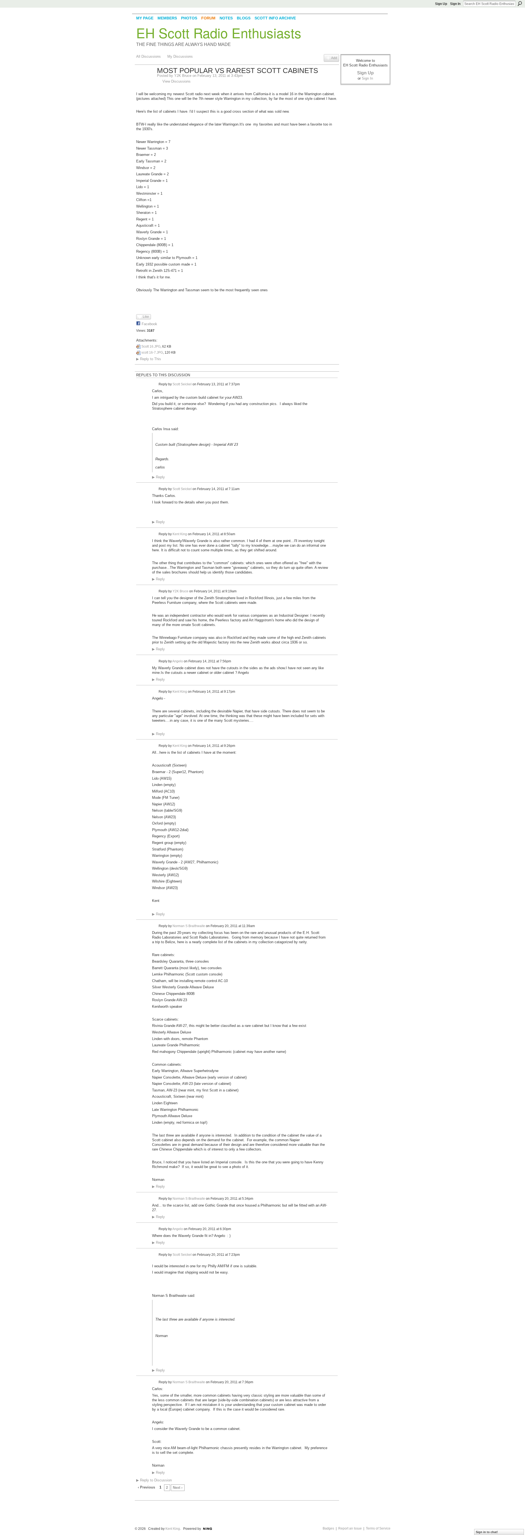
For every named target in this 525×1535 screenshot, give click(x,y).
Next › (177, 1488)
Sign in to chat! (487, 1532)
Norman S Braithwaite (189, 926)
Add (334, 58)
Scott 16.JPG (151, 346)
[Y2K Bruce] (145, 82)
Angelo (177, 661)
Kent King (180, 534)
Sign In (455, 4)
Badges (328, 1528)
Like (146, 317)
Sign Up (441, 4)
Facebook (149, 324)
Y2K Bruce (182, 76)
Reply (158, 477)
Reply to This (148, 359)
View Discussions (176, 81)
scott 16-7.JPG (152, 352)
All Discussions (148, 56)
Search (520, 3)
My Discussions (180, 56)
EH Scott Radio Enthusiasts (218, 32)
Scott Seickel (182, 384)
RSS (139, 1496)
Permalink (155, 384)
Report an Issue (350, 1528)
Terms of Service (378, 1528)
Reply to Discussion (154, 1480)
